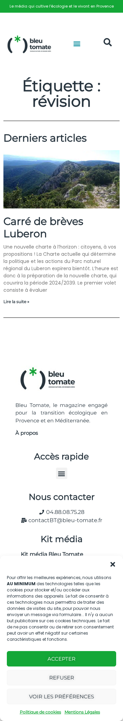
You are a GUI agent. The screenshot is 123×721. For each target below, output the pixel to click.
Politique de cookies (40, 711)
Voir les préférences (61, 696)
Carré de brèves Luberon (43, 227)
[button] (112, 564)
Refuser (61, 677)
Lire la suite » (16, 301)
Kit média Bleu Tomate (49, 554)
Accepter (61, 659)
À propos (26, 433)
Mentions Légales (82, 711)
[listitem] (61, 6)
